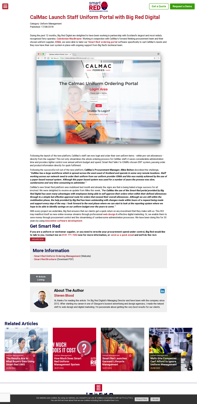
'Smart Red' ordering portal (102, 42)
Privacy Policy (127, 398)
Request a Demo (182, 6)
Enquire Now (38, 239)
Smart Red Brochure (45, 259)
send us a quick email (122, 235)
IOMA (58, 42)
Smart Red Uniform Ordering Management (57, 256)
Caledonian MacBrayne (69, 39)
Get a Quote (159, 6)
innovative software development (63, 221)
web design (109, 214)
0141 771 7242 (69, 235)
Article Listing (41, 278)
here (117, 400)
